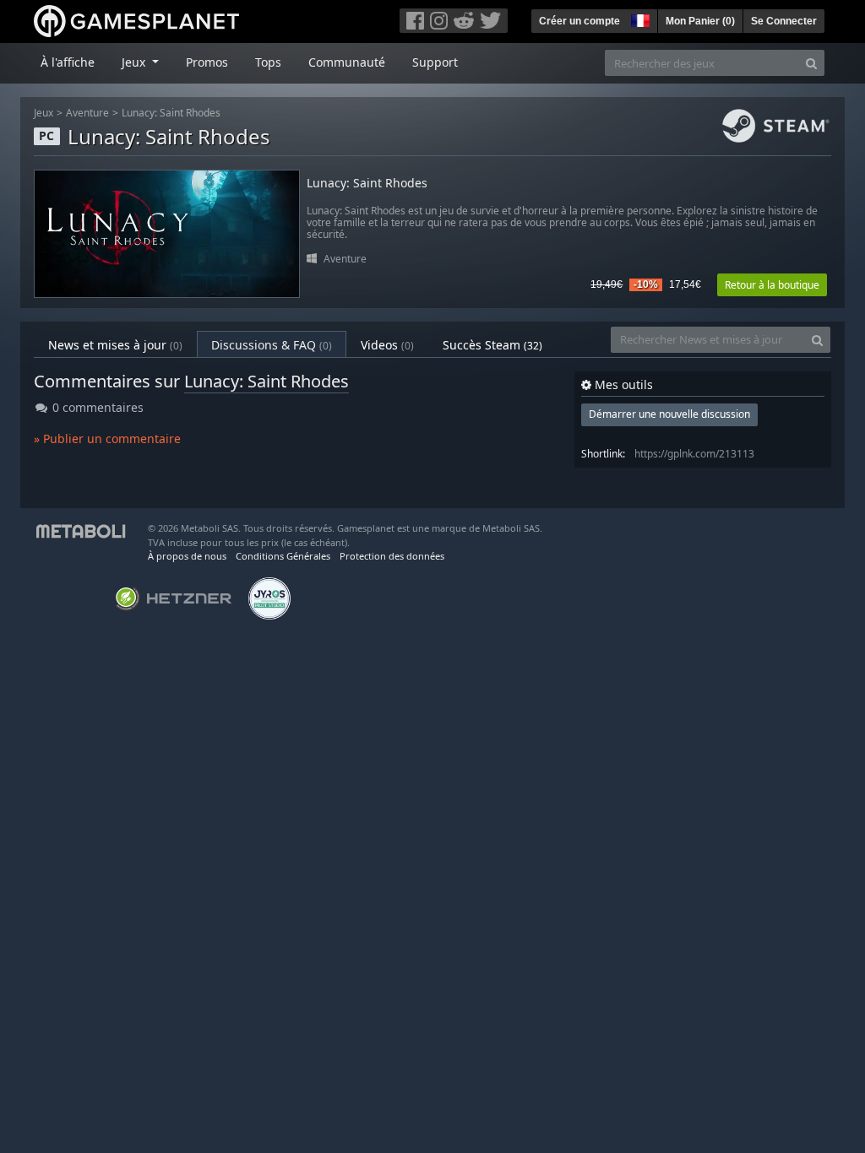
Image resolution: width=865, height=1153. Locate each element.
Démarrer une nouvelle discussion (669, 414)
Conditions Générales (283, 555)
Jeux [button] (135, 62)
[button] (639, 18)
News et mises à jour (115, 345)
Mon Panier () (700, 21)
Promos (207, 62)
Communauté (346, 62)
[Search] (811, 63)
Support (435, 62)
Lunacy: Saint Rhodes (171, 112)
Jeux (43, 112)
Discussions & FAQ (271, 345)
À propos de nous (187, 555)
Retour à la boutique (772, 285)
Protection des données (392, 555)
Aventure (87, 112)
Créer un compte (579, 21)
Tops (268, 62)
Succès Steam (492, 345)
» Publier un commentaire (107, 438)
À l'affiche (68, 62)
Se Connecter (784, 21)
